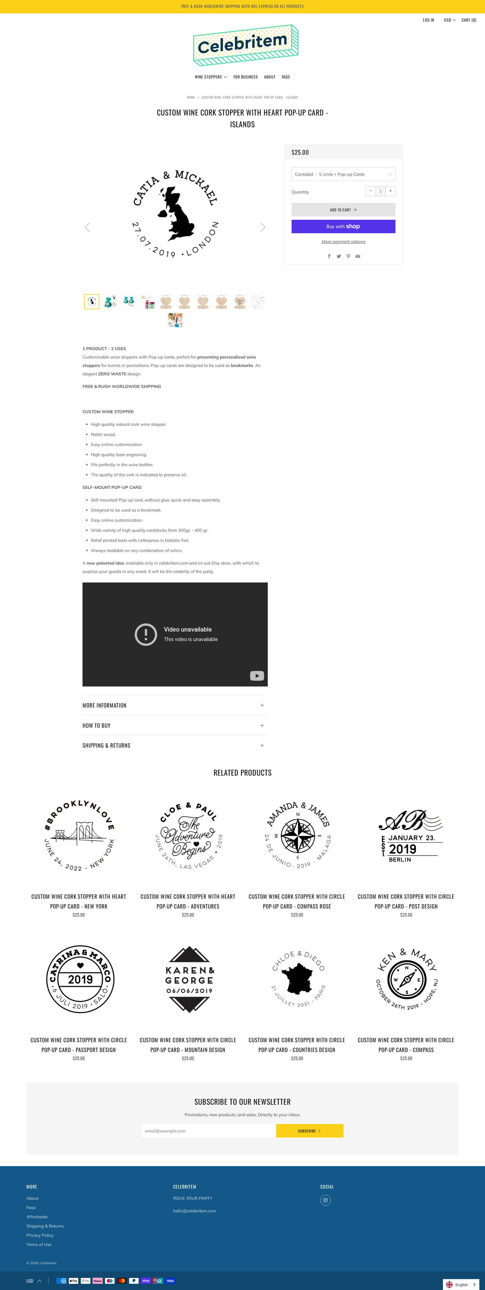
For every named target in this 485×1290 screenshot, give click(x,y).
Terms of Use (38, 1244)
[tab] (91, 301)
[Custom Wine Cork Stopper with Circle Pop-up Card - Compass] (406, 979)
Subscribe (307, 1131)
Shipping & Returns (45, 1226)
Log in (428, 20)
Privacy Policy (40, 1235)
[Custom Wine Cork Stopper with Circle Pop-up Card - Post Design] (406, 835)
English (462, 1284)
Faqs (31, 1207)
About (270, 77)
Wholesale (36, 1216)
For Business (246, 77)
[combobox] (461, 1284)
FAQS (286, 77)
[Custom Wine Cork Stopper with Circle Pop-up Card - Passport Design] (78, 979)
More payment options (343, 241)
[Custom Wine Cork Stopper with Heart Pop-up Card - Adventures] (188, 835)
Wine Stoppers (208, 77)
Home (191, 97)
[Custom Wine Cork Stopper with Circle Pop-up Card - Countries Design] (297, 979)
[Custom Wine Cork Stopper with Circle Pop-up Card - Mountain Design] (188, 979)
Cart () (469, 20)
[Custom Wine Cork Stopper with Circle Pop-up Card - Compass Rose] (297, 835)
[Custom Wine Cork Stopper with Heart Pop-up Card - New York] (78, 835)
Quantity (300, 192)
